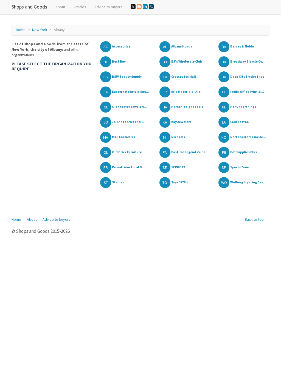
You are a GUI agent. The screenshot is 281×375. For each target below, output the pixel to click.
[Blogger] (139, 6)
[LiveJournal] (151, 6)
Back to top (254, 219)
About (60, 6)
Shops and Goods (29, 7)
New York (39, 29)
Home (21, 29)
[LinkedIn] (145, 6)
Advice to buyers (108, 6)
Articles (80, 6)
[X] (133, 6)
